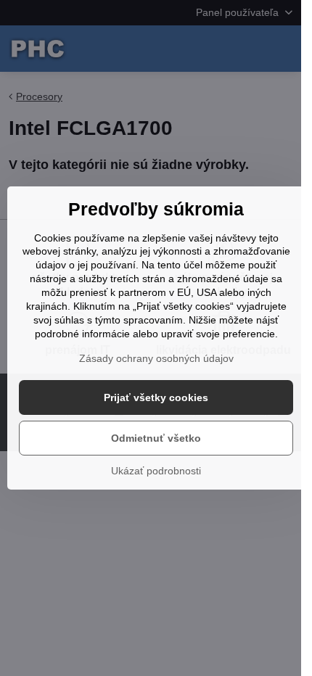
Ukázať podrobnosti (156, 471)
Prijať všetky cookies (156, 397)
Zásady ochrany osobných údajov (156, 358)
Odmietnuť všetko (156, 438)
